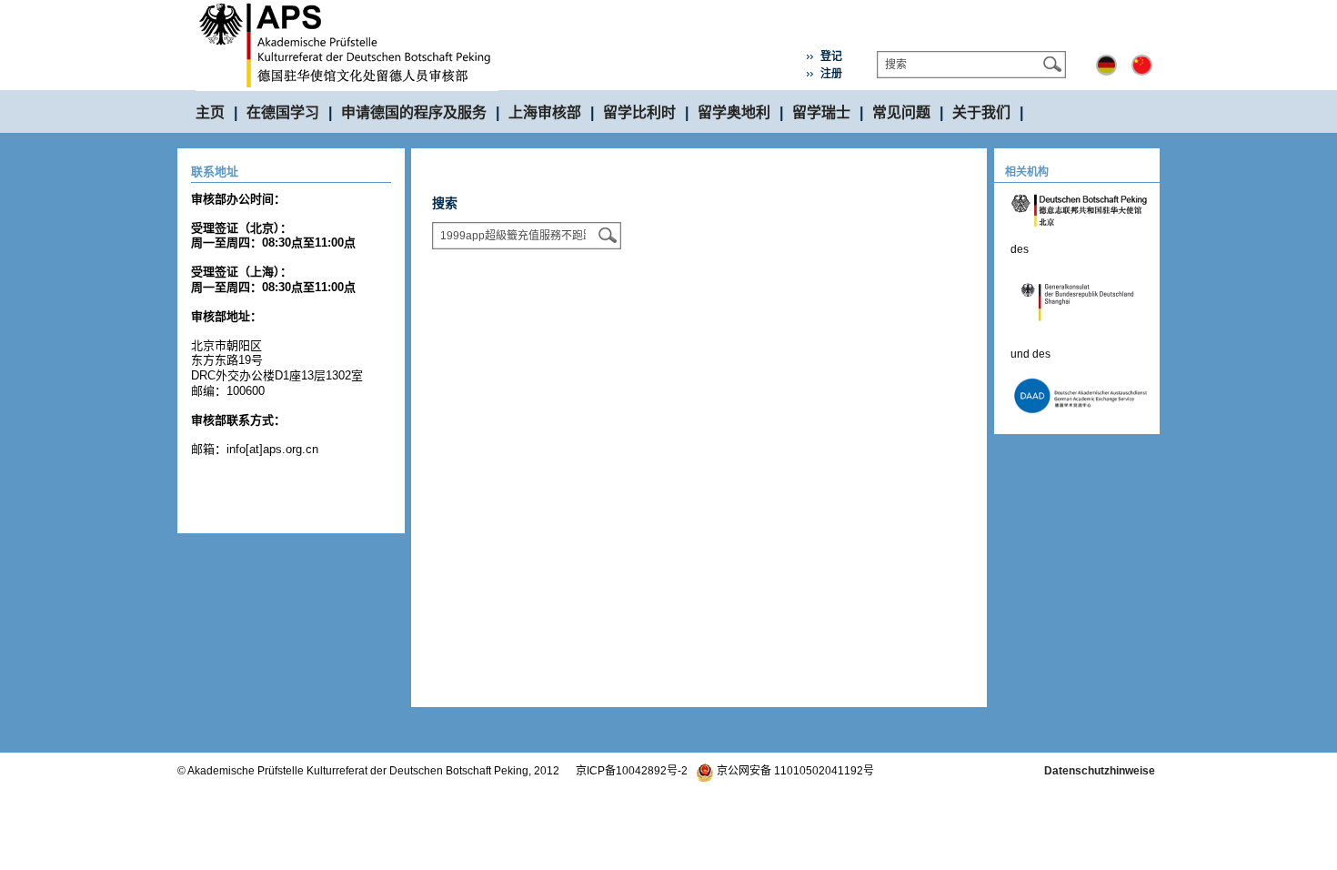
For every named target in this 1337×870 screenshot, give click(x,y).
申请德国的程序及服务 (414, 112)
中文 (1141, 65)
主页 (210, 112)
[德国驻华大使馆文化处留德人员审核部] (347, 7)
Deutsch (1106, 65)
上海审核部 (544, 112)
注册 (831, 73)
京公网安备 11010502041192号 (794, 770)
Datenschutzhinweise (1099, 770)
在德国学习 (282, 112)
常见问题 (901, 112)
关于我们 (981, 112)
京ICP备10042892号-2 (632, 770)
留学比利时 (639, 112)
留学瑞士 (821, 112)
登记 (831, 56)
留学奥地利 (734, 112)
